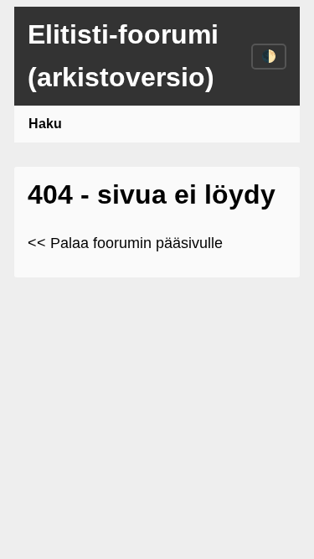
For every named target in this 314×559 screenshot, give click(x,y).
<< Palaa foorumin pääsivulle (125, 243)
